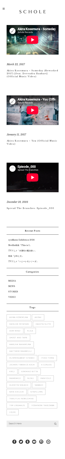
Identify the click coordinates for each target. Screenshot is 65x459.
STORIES (13, 291)
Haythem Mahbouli (20, 351)
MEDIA (12, 281)
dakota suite (43, 324)
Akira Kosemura (18, 317)
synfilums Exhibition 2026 (21, 240)
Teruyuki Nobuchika (21, 399)
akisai (38, 317)
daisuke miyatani (19, 324)
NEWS (11, 286)
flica (30, 331)
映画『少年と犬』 (16, 256)
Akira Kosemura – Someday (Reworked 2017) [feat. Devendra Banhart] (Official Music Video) (32, 73)
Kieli (12, 371)
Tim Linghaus (17, 405)
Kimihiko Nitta (29, 371)
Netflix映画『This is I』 (19, 245)
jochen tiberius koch (22, 365)
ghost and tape (18, 338)
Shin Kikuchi (16, 392)
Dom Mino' (15, 331)
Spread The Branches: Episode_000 (30, 208)
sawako (39, 385)
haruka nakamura (20, 344)
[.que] (12, 412)
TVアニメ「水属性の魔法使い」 (22, 250)
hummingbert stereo (21, 358)
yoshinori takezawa (42, 405)
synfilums (37, 392)
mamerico (15, 378)
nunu (30, 378)
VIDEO (12, 297)
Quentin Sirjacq (18, 385)
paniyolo (46, 378)
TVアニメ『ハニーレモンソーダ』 (23, 261)
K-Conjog (46, 365)
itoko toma (47, 358)
